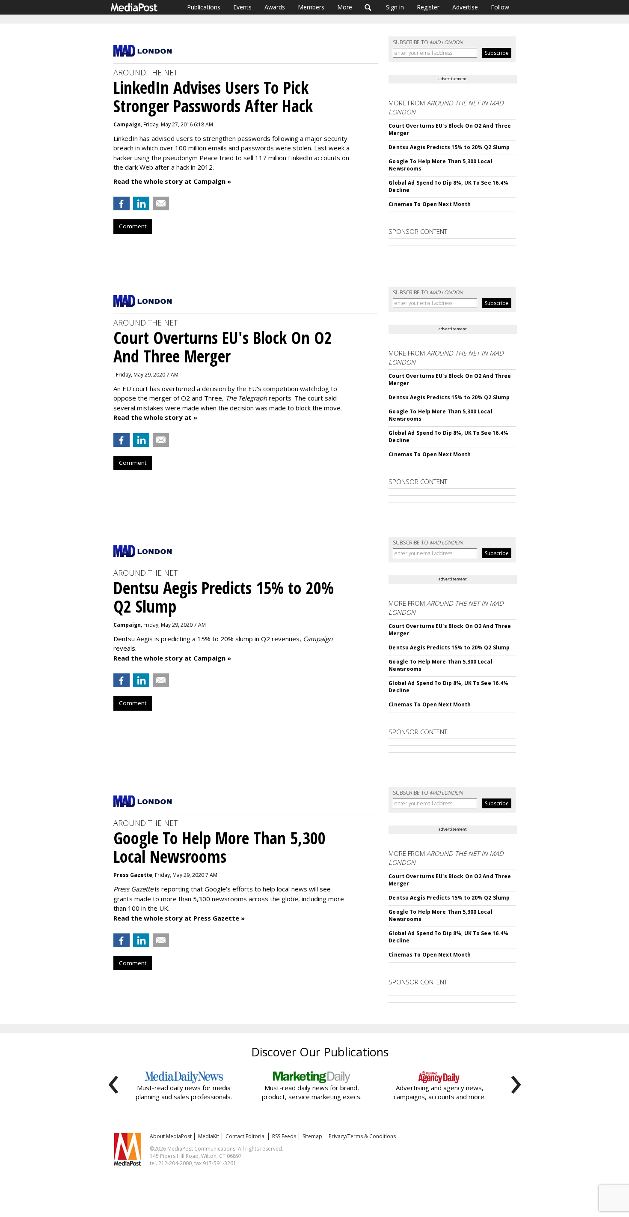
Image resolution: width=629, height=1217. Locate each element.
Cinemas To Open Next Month (430, 204)
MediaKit (208, 1136)
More (344, 7)
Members (311, 7)
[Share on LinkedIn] (141, 203)
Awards (274, 7)
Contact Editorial (245, 1136)
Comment (132, 226)
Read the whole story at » (155, 417)
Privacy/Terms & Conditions (362, 1136)
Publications (203, 7)
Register (428, 7)
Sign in (395, 7)
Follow (500, 7)
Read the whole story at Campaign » (172, 181)
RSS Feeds (284, 1136)
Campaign (127, 124)
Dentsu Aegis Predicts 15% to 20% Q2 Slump (449, 147)
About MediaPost (171, 1136)
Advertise (465, 7)
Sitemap (312, 1136)
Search (368, 7)
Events (242, 7)
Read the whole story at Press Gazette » (179, 918)
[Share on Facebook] (121, 203)
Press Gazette (132, 875)
